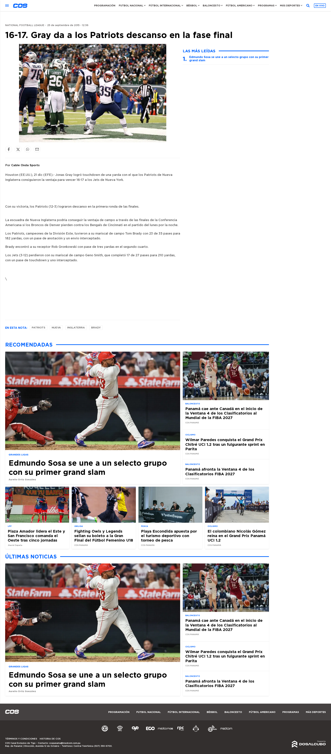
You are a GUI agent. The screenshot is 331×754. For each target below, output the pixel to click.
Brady (96, 327)
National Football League (24, 25)
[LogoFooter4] (180, 731)
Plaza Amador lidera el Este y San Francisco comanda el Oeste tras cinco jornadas (36, 535)
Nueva (56, 327)
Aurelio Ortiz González (22, 479)
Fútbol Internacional (165, 5)
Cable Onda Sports (25, 165)
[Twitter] (18, 149)
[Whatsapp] (27, 149)
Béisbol (191, 5)
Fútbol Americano (239, 5)
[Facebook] (8, 149)
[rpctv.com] (120, 731)
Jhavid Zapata (15, 545)
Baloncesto (211, 5)
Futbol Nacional (131, 5)
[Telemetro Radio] (211, 731)
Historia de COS (50, 739)
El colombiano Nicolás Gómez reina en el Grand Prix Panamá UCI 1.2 (237, 535)
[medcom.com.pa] (226, 731)
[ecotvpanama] (150, 731)
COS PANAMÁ (192, 423)
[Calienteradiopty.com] (195, 731)
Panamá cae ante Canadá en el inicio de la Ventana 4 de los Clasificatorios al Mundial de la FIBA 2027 (224, 413)
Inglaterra (76, 327)
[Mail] (37, 149)
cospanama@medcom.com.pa (64, 743)
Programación (104, 5)
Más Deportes (290, 5)
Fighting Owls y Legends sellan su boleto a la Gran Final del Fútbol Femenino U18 (103, 535)
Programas (266, 5)
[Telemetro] (104, 731)
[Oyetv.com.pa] (135, 731)
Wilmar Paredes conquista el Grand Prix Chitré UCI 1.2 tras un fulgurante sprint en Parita (225, 444)
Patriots (38, 327)
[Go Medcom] (165, 731)
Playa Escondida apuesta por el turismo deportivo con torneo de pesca (169, 535)
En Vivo (319, 5)
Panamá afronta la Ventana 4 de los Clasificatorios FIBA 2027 (219, 471)
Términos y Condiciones (21, 739)
